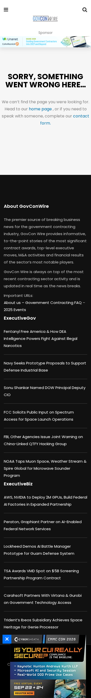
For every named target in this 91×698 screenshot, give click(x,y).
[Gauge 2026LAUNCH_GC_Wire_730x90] (45, 41)
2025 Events (15, 309)
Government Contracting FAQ (54, 302)
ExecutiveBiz (18, 484)
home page (41, 109)
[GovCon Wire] (45, 19)
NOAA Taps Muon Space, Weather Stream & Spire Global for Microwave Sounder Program (45, 468)
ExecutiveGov (20, 318)
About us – (14, 302)
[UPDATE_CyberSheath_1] (47, 666)
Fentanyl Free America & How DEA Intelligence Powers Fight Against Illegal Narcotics (40, 338)
